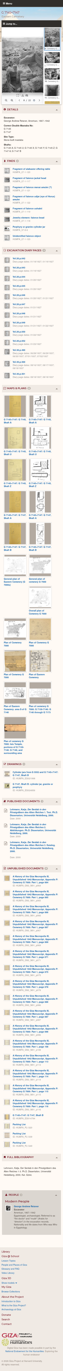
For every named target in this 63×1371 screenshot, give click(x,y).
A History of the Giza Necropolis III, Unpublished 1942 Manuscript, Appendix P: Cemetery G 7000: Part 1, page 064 (35, 879)
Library (6, 1251)
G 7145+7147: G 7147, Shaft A (15, 516)
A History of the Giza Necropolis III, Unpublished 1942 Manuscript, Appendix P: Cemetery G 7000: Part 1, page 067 (35, 924)
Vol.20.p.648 (19, 313)
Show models (8, 1282)
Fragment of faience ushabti (27, 208)
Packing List (19, 1124)
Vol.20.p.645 (19, 285)
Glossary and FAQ (10, 1268)
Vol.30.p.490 (19, 349)
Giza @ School (10, 1256)
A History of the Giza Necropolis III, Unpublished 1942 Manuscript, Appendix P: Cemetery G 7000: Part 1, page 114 (35, 1073)
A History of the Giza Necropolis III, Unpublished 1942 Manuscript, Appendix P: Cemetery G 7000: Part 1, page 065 (35, 894)
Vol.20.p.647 (19, 304)
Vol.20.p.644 (19, 276)
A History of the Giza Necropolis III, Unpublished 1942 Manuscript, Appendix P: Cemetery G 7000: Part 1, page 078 (35, 983)
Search (6, 1319)
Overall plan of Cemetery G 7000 (37, 612)
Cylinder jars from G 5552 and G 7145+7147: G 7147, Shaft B (35, 774)
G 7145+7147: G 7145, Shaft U (15, 453)
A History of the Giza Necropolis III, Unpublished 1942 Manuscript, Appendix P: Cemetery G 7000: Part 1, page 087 (35, 1013)
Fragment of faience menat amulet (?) (32, 187)
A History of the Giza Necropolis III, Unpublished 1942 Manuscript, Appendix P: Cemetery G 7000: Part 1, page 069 (35, 939)
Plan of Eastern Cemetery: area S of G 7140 (15, 709)
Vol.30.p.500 (19, 361)
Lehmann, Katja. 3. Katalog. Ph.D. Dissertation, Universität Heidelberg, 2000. (32, 847)
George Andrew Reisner (26, 1206)
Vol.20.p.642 (19, 258)
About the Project (13, 1296)
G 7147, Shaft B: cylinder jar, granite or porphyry (33, 785)
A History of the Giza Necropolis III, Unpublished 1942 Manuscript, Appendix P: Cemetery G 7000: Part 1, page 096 (35, 1028)
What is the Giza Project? (14, 1305)
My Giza (6, 1287)
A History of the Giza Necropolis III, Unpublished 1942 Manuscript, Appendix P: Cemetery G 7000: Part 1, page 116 (35, 1103)
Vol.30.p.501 (19, 373)
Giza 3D (6, 1278)
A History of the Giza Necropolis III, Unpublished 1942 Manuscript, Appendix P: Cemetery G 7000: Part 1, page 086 (35, 998)
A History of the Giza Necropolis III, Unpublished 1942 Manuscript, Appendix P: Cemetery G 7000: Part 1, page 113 (35, 1058)
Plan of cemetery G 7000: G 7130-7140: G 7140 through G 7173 (40, 709)
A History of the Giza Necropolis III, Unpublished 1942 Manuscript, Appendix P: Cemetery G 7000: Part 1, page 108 (35, 1043)
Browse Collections (11, 1291)
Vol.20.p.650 (19, 331)
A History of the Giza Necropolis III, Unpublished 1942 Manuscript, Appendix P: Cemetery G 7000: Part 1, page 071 (35, 953)
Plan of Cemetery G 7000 (39, 644)
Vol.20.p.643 (19, 267)
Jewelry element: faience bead (28, 217)
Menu (9, 3)
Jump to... (11, 23)
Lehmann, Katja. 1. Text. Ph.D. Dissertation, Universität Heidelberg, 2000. (34, 812)
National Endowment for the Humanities (24, 1351)
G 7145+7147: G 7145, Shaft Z (15, 485)
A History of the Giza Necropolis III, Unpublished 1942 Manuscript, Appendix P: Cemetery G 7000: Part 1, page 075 (35, 968)
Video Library (8, 1272)
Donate (6, 1314)
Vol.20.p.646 (19, 294)
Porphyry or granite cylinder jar (29, 226)
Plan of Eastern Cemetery (37, 676)
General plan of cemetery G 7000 (37, 580)
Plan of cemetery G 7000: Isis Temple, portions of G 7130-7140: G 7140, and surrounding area (14, 747)
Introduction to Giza (11, 1301)
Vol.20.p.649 (19, 322)
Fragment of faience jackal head (29, 178)
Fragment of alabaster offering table (31, 168)
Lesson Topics (8, 1260)
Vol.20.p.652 (19, 340)
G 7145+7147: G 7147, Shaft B (15, 548)
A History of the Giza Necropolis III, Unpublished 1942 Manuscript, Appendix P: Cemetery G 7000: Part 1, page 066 (35, 909)
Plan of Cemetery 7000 (13, 644)
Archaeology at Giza (11, 1309)
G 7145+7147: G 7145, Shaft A (15, 421)
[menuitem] (31, 1282)
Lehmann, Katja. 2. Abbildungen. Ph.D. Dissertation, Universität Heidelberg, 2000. (33, 829)
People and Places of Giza (14, 1264)
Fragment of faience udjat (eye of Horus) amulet (34, 198)
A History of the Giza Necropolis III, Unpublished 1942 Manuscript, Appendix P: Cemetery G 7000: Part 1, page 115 (35, 1088)
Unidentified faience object (27, 235)
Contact (7, 1324)
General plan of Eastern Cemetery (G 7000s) (14, 581)
